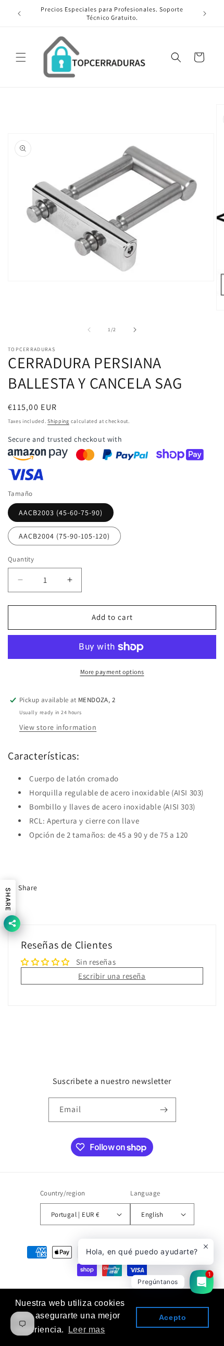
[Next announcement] (204, 13)
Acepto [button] (172, 1317)
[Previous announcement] (19, 13)
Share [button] (28, 887)
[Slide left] (89, 329)
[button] (20, 57)
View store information (57, 727)
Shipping (58, 421)
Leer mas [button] (86, 1329)
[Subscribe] (164, 1110)
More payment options (112, 672)
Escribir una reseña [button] (111, 976)
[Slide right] (134, 329)
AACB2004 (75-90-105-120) (64, 536)
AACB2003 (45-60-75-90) (61, 512)
